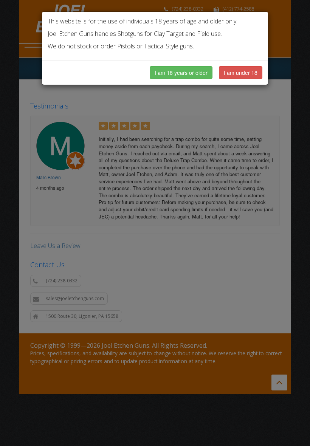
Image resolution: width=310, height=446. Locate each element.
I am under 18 (240, 72)
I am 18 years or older (181, 72)
